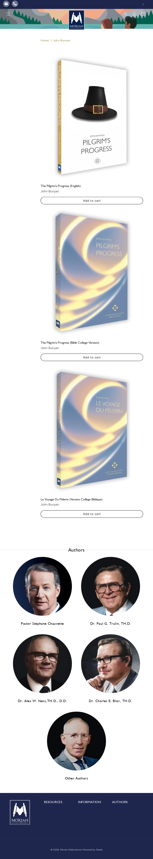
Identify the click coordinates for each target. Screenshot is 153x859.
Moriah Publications (71, 849)
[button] (8, 14)
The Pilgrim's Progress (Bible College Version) (70, 342)
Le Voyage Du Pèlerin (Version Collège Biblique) (71, 499)
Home (45, 40)
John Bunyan (62, 40)
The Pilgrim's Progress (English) (61, 186)
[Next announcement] (143, 4)
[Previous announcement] (7, 4)
